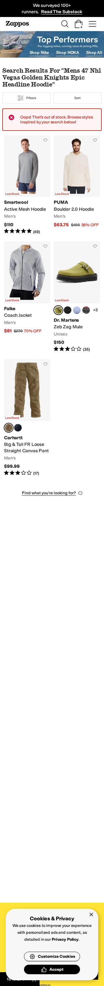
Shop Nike (39, 52)
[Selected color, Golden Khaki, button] (8, 427)
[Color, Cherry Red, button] (86, 310)
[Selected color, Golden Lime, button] (58, 310)
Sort (77, 98)
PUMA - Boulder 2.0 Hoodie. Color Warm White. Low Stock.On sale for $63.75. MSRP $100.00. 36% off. (77, 185)
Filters (31, 98)
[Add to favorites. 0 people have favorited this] (45, 140)
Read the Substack (61, 11)
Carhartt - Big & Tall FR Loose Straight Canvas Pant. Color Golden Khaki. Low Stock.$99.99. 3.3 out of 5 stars (27, 417)
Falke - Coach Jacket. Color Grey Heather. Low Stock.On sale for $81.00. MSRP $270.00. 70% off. (27, 297)
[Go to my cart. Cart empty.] (78, 24)
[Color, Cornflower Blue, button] (76, 310)
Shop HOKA (67, 52)
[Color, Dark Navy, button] (18, 427)
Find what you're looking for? (49, 493)
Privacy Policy (65, 939)
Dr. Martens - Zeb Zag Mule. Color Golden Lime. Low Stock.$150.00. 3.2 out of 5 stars (77, 297)
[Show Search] (64, 24)
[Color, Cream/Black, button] (67, 310)
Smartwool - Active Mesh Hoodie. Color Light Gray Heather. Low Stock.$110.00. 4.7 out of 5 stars (27, 185)
